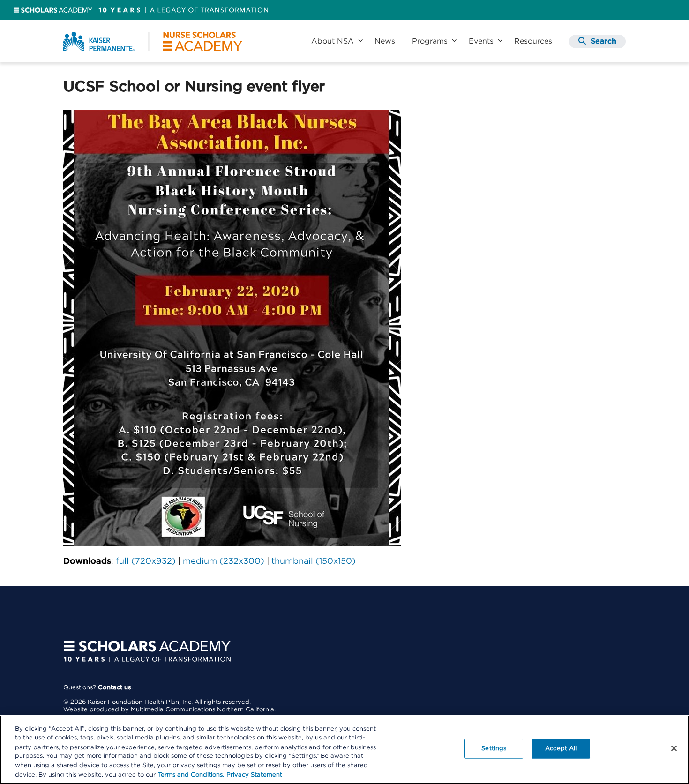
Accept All (561, 749)
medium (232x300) (223, 561)
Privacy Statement (254, 774)
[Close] (674, 748)
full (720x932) (146, 561)
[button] (597, 41)
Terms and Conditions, (191, 774)
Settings (493, 749)
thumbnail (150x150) (313, 561)
